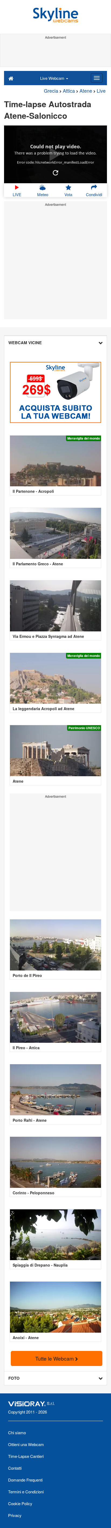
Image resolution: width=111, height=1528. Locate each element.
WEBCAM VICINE (25, 343)
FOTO (14, 1378)
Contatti (15, 1468)
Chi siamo (17, 1432)
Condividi (94, 194)
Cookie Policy (20, 1503)
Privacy (15, 1515)
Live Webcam (52, 78)
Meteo (42, 194)
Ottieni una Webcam (26, 1444)
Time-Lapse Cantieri (26, 1456)
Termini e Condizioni (26, 1491)
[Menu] (97, 77)
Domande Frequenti (25, 1480)
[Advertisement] (55, 53)
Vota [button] (68, 194)
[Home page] (11, 78)
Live (101, 90)
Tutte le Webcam (55, 1358)
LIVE (17, 194)
